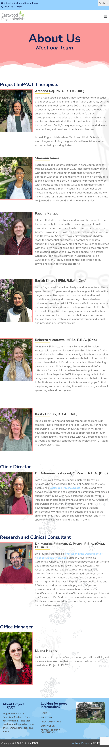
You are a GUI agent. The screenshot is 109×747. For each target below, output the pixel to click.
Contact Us (48, 726)
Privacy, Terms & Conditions (50, 731)
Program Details (51, 721)
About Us (46, 717)
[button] (105, 16)
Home (44, 713)
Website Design (80, 743)
